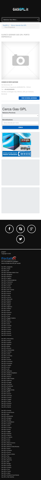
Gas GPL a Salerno (6, 322)
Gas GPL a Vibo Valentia (7, 477)
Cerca (20, 127)
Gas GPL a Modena (6, 375)
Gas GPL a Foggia (6, 431)
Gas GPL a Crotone (6, 427)
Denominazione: (7, 120)
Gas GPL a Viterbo (6, 407)
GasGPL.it (6, 25)
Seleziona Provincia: (9, 113)
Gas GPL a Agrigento (6, 267)
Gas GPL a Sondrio (6, 467)
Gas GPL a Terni (5, 469)
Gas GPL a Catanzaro (7, 282)
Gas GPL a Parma (6, 452)
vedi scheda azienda (29, 98)
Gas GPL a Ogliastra (6, 306)
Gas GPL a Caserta (6, 352)
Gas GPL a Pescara (6, 312)
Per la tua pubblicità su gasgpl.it (9, 261)
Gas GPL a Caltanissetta (7, 350)
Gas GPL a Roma (5, 392)
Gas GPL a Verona (6, 405)
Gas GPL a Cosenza (6, 284)
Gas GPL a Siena (5, 324)
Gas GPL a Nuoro (5, 448)
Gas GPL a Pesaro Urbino (8, 454)
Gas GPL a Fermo (6, 429)
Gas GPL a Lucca (5, 441)
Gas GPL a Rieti (5, 462)
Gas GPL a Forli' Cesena (7, 289)
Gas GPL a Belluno (6, 344)
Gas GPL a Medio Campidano (9, 373)
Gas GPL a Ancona (6, 410)
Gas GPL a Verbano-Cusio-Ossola (10, 475)
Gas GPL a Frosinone (6, 361)
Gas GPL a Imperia (6, 435)
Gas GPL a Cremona (6, 356)
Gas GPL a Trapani (6, 399)
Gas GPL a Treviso (6, 329)
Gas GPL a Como (5, 425)
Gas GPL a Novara (6, 376)
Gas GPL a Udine (5, 473)
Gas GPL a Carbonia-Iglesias (8, 280)
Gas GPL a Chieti (5, 354)
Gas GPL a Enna (5, 357)
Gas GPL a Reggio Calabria (8, 318)
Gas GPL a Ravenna (6, 460)
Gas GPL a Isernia (6, 293)
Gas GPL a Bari (5, 414)
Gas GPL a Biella (5, 346)
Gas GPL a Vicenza (6, 335)
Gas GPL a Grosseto (6, 363)
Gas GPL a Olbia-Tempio (7, 378)
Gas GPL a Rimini (5, 320)
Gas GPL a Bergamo (6, 274)
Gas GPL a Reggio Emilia (7, 390)
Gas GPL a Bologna (6, 418)
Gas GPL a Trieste (6, 401)
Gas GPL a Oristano (6, 450)
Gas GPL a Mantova (6, 371)
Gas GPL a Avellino (6, 342)
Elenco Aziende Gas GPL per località (10, 263)
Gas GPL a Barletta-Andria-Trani (9, 272)
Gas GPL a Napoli (6, 305)
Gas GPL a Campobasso (7, 422)
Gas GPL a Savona (6, 465)
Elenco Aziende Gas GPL (18, 25)
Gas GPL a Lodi (5, 369)
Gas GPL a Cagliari (6, 278)
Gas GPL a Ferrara (6, 287)
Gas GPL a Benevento (7, 416)
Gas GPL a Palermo (6, 380)
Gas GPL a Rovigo (6, 463)
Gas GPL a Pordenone (7, 386)
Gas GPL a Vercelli (6, 333)
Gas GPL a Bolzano (6, 276)
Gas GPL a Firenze (6, 359)
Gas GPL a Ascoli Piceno (7, 412)
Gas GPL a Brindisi (6, 420)
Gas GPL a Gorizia (6, 291)
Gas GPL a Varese (6, 331)
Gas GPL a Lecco (5, 439)
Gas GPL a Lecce (5, 367)
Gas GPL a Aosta (5, 269)
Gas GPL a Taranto (6, 325)
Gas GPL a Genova (6, 433)
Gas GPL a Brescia (6, 348)
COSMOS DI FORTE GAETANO (9, 82)
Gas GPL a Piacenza (6, 384)
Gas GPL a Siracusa (6, 395)
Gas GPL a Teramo (6, 397)
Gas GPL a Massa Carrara (8, 443)
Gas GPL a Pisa (5, 456)
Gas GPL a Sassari (6, 393)
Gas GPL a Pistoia (6, 314)
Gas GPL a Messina (6, 444)
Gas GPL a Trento (6, 471)
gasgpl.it (3, 252)
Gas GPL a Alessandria (7, 338)
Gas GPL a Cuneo (6, 286)
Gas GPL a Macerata (6, 299)
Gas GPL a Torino (6, 327)
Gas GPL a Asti (5, 270)
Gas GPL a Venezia (6, 403)
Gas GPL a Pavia (5, 310)
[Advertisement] (16, 172)
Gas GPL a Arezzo (6, 340)
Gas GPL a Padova (6, 308)
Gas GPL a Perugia (6, 382)
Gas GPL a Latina (5, 295)
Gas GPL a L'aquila (6, 365)
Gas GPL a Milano (6, 303)
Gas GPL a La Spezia (6, 437)
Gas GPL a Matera (6, 301)
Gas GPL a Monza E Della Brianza (10, 446)
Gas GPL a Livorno (6, 297)
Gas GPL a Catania (6, 424)
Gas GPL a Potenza (6, 458)
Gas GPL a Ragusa (6, 388)
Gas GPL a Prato (5, 316)
